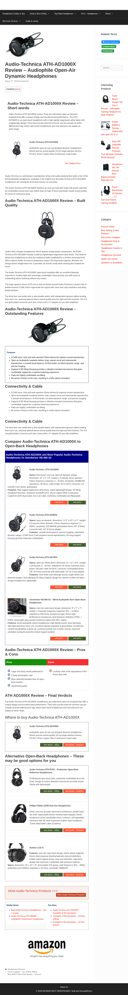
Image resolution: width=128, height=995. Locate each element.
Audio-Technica (111, 42)
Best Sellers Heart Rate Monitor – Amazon (24, 974)
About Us (64, 987)
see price (77, 502)
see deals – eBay (51, 745)
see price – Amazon (74, 875)
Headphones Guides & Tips (13, 14)
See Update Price (72, 163)
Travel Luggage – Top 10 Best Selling (22, 972)
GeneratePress (86, 991)
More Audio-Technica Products (70, 895)
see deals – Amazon (75, 745)
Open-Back (110, 46)
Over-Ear (109, 51)
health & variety (32, 21)
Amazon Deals (108, 226)
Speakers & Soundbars (111, 262)
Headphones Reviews (16, 969)
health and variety (109, 259)
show (17, 89)
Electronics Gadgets (110, 237)
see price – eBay (51, 875)
